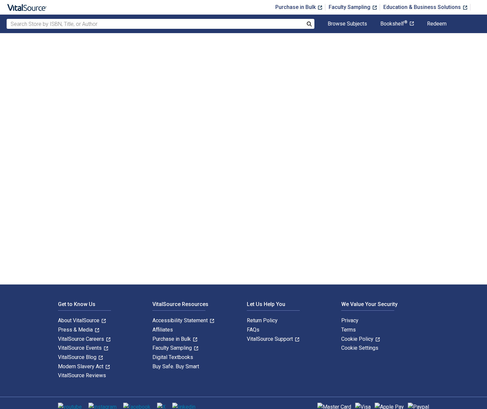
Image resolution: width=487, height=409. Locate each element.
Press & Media (76, 330)
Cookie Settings (359, 348)
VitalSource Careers (81, 339)
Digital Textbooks (172, 357)
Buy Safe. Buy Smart (175, 366)
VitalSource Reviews (82, 375)
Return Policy (262, 320)
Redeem (437, 23)
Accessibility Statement (180, 320)
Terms (348, 330)
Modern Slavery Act (81, 366)
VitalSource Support (270, 339)
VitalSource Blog (78, 357)
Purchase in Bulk (296, 7)
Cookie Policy (358, 339)
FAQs (253, 330)
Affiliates (162, 330)
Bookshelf (393, 23)
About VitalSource (79, 320)
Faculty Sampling (350, 7)
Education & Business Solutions (422, 7)
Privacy (349, 320)
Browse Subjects (347, 23)
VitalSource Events (80, 348)
